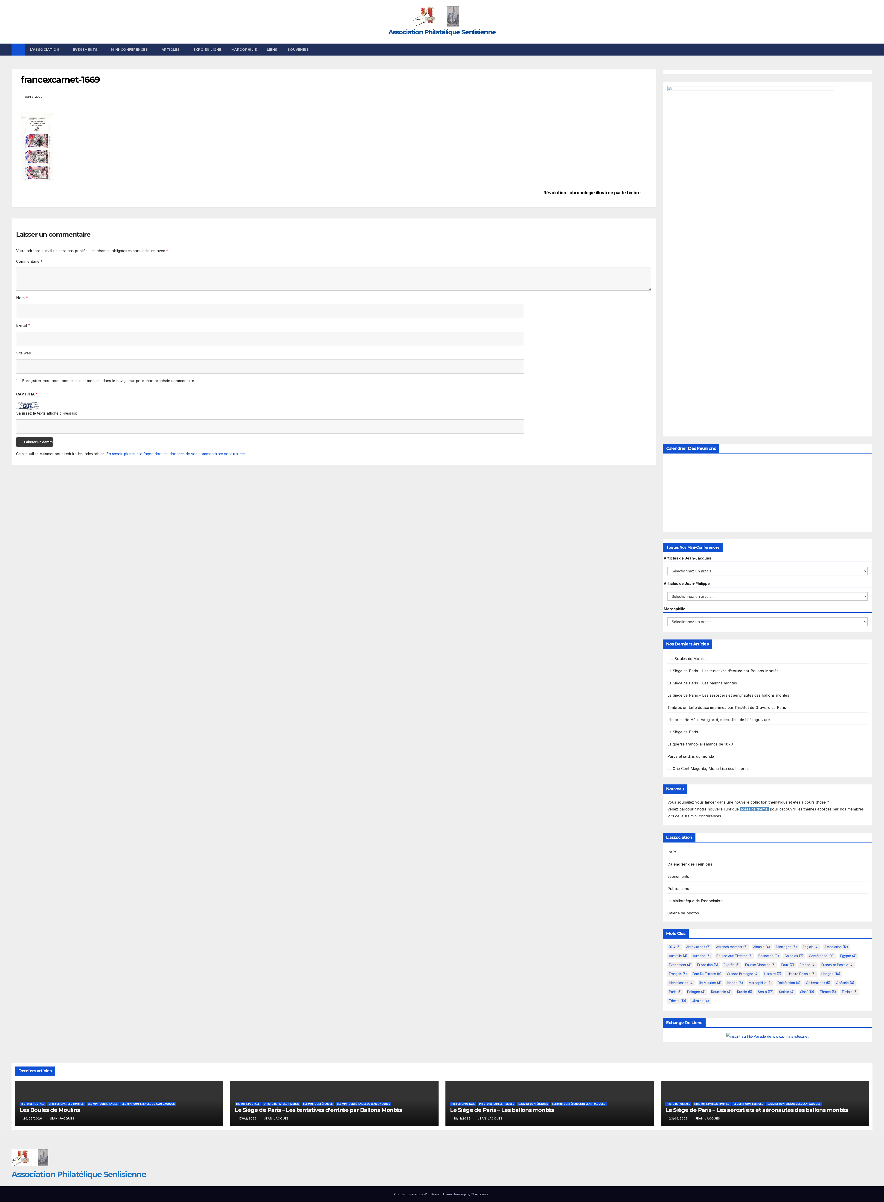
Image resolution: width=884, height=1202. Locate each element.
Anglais (811, 947)
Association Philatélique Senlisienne (442, 32)
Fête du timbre (706, 974)
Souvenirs (298, 49)
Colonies (794, 956)
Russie (744, 992)
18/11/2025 (462, 1118)
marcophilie (760, 983)
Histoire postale (801, 974)
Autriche (702, 956)
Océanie (845, 983)
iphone (735, 983)
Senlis (766, 992)
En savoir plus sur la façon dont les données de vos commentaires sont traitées (176, 453)
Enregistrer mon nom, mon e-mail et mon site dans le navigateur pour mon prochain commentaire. (108, 380)
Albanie (761, 947)
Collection (768, 956)
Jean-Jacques (61, 1118)
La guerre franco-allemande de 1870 (700, 744)
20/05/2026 (33, 1118)
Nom (22, 297)
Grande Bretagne (743, 974)
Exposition (707, 965)
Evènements (86, 49)
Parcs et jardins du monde (690, 756)
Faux (787, 965)
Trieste (677, 1001)
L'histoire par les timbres (66, 1103)
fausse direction (760, 965)
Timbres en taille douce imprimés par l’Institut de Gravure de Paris (726, 707)
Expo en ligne (207, 49)
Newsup (460, 1194)
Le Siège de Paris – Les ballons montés (702, 683)
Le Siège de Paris (682, 732)
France (808, 965)
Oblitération (788, 983)
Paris (675, 992)
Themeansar (480, 1194)
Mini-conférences (130, 49)
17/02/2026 (248, 1118)
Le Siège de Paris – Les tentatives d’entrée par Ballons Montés (723, 671)
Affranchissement (732, 947)
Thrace (828, 992)
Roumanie (721, 992)
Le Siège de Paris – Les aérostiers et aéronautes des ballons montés (728, 695)
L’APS (672, 852)
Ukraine (700, 1001)
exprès (732, 965)
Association (836, 947)
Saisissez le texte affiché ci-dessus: (46, 413)
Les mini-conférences (102, 1103)
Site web (23, 353)
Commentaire (29, 261)
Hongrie (830, 974)
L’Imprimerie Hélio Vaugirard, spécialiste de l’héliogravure (718, 719)
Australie (678, 956)
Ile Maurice (710, 983)
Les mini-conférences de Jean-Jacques (148, 1103)
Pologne (696, 992)
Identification (681, 983)
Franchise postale (837, 965)
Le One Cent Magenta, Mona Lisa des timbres (708, 768)
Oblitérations (818, 983)
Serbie (787, 992)
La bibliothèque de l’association (695, 901)
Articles (171, 49)
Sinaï (807, 992)
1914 (675, 947)
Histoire (772, 974)
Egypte (848, 956)
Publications (678, 888)
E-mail (23, 325)
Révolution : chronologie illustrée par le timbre (592, 192)
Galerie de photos (683, 913)
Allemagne (786, 947)
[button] (869, 49)
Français (678, 974)
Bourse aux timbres (734, 956)
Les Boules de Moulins (687, 658)
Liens (272, 49)
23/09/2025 (679, 1118)
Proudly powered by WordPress (417, 1194)
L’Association (45, 49)
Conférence (822, 956)
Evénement (680, 965)
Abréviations (698, 947)
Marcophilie (244, 49)
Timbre (850, 992)
